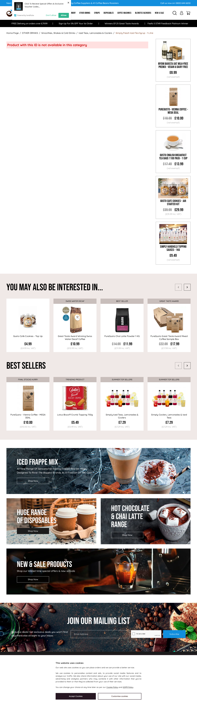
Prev (178, 287)
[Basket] (188, 13)
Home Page (12, 33)
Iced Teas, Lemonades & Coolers (95, 33)
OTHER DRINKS (30, 33)
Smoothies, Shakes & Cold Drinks (58, 33)
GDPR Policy (128, 687)
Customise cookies (119, 696)
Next (187, 287)
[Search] (175, 13)
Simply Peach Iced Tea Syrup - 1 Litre (134, 33)
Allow (63, 15)
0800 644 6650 (183, 3)
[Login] (181, 13)
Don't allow (51, 15)
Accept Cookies (76, 696)
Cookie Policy (112, 687)
